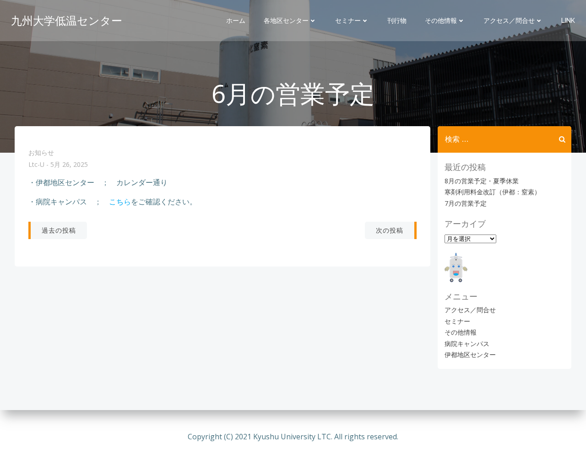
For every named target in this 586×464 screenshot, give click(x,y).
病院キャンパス (467, 343)
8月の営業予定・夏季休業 (482, 180)
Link (568, 20)
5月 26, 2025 (69, 165)
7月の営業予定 (466, 203)
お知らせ (41, 152)
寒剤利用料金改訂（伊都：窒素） (493, 191)
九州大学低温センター (66, 20)
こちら (120, 202)
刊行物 (397, 20)
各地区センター (286, 20)
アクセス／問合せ (509, 20)
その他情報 (441, 20)
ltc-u (36, 165)
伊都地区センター (470, 354)
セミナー (348, 20)
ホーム (235, 20)
